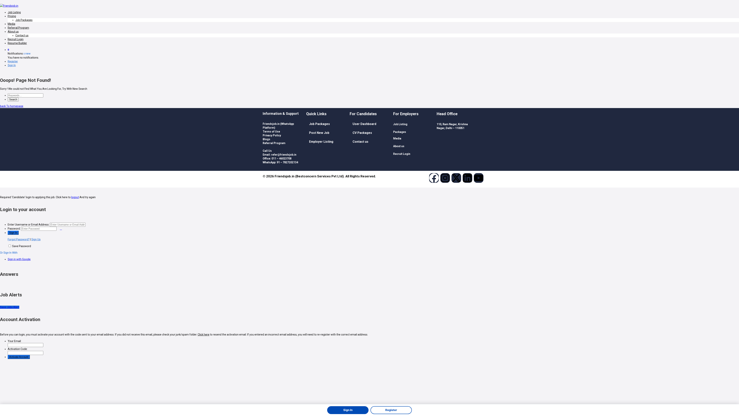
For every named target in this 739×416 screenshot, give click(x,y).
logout (75, 197)
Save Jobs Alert (9, 307)
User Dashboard (364, 124)
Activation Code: (18, 349)
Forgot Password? (19, 239)
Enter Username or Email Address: (28, 224)
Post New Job (319, 133)
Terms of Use (271, 131)
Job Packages (24, 20)
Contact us (21, 35)
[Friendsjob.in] (9, 5)
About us (13, 31)
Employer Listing (321, 141)
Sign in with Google (19, 259)
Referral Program (18, 27)
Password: (14, 228)
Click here (203, 334)
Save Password (21, 246)
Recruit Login (15, 39)
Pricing (12, 16)
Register (13, 61)
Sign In (12, 65)
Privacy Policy (272, 135)
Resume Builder (17, 43)
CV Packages (362, 133)
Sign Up (36, 239)
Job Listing (14, 12)
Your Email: (14, 341)
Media (11, 23)
